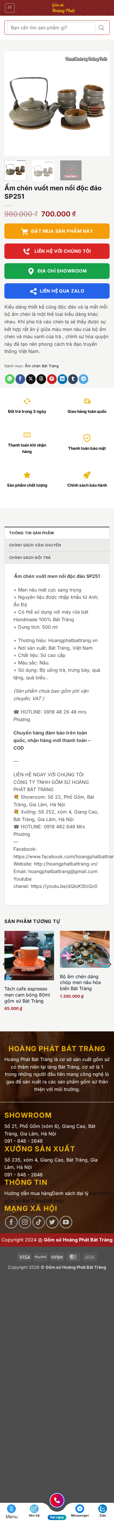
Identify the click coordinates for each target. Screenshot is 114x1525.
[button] (10, 7)
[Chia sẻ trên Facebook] (20, 379)
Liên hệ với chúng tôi (62, 251)
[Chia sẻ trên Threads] (41, 379)
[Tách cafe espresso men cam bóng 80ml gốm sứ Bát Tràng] (29, 955)
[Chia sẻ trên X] (31, 379)
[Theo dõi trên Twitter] (52, 1222)
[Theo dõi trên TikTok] (38, 1222)
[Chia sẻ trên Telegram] (83, 379)
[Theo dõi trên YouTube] (66, 1222)
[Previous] (13, 103)
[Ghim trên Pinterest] (52, 379)
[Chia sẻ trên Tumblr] (73, 379)
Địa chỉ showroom (62, 271)
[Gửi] (101, 27)
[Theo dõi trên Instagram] (25, 1222)
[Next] (100, 103)
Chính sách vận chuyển (35, 545)
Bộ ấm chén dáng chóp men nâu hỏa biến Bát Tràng (80, 983)
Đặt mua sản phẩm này (62, 231)
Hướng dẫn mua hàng (28, 1193)
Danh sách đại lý (70, 1193)
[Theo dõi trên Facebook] (11, 1222)
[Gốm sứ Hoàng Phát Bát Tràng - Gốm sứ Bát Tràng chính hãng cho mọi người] (63, 8)
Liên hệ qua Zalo (62, 291)
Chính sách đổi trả (30, 557)
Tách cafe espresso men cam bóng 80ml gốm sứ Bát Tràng (27, 995)
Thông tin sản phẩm (31, 533)
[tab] (57, 533)
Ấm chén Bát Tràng (42, 366)
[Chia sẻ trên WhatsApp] (10, 379)
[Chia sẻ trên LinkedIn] (62, 379)
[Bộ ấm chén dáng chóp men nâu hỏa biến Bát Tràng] (85, 949)
